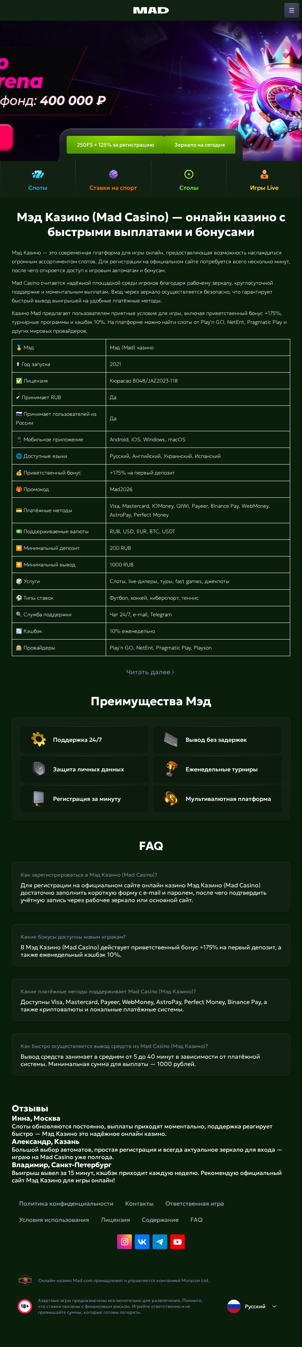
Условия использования (54, 1219)
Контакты (139, 1203)
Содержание (160, 1219)
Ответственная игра (194, 1203)
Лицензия (115, 1219)
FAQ (196, 1219)
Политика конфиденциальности (66, 1203)
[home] (151, 10)
